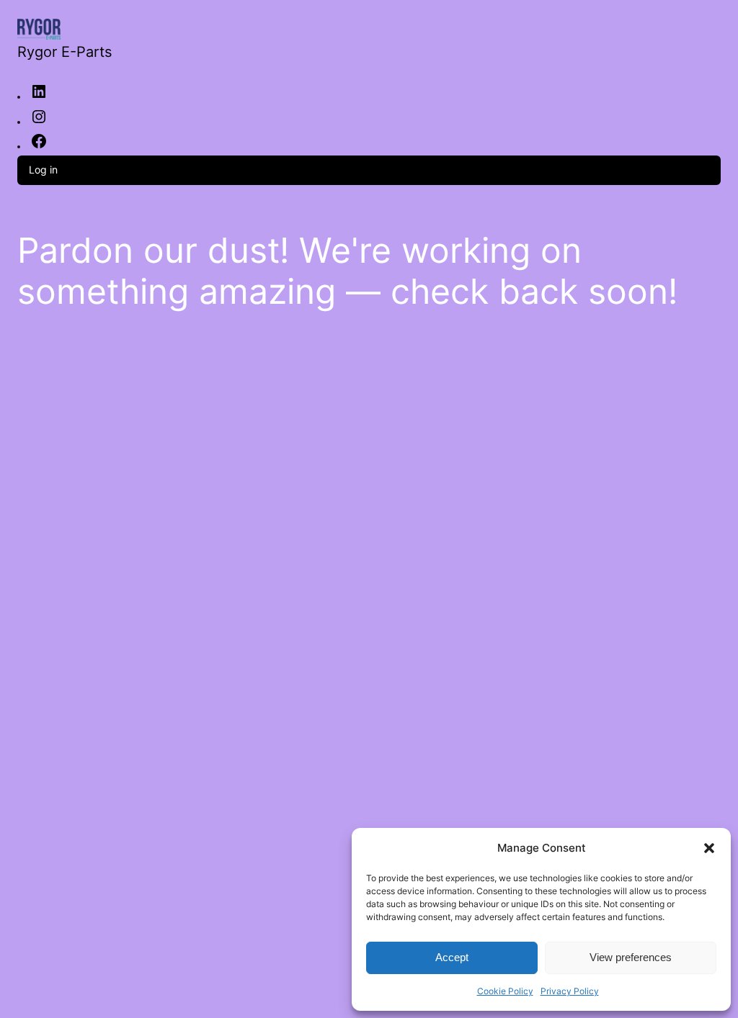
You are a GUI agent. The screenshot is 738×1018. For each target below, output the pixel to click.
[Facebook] (39, 146)
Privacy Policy (570, 991)
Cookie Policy (505, 991)
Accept (451, 957)
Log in (43, 169)
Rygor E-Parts (64, 51)
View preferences (631, 957)
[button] (709, 848)
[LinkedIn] (39, 96)
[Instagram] (39, 121)
